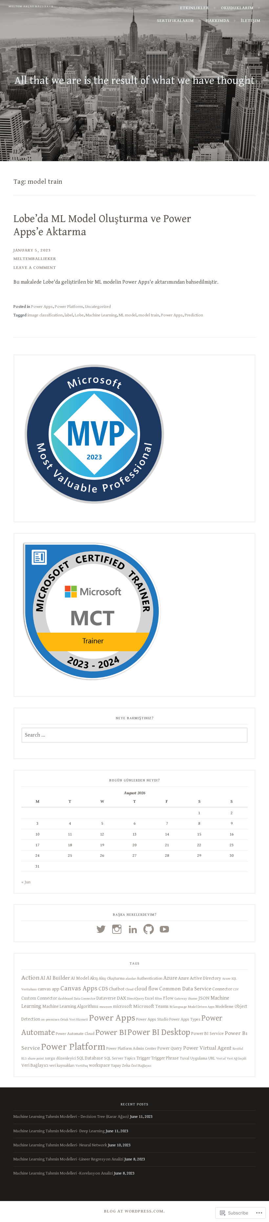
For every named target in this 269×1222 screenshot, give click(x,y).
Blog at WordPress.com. (134, 1211)
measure (105, 1007)
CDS (103, 989)
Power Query (169, 1048)
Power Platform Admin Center (131, 1048)
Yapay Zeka (120, 1065)
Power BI (111, 1032)
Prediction (194, 315)
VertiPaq (81, 1066)
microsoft (122, 1006)
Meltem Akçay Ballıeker (31, 6)
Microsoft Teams (151, 1006)
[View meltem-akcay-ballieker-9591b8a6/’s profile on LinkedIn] (134, 929)
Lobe (79, 315)
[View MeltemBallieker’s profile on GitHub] (149, 929)
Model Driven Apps (201, 1007)
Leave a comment (34, 267)
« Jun (26, 882)
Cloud (130, 989)
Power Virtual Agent (207, 1048)
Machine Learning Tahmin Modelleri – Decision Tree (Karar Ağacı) (71, 1116)
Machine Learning (101, 315)
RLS (24, 1059)
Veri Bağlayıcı (34, 1065)
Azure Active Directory (199, 978)
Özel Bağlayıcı (141, 1066)
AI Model (80, 978)
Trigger (143, 1058)
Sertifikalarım (175, 20)
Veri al (221, 1059)
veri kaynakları (61, 1065)
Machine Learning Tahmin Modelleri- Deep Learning (59, 1131)
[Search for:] (134, 735)
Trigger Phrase (165, 1058)
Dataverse (106, 998)
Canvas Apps (78, 988)
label (69, 315)
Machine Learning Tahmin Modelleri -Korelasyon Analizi (63, 1173)
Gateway (181, 999)
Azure (170, 978)
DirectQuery (135, 999)
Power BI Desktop (159, 1032)
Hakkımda (217, 20)
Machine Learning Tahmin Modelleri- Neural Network (60, 1145)
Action (30, 978)
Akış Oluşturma (112, 978)
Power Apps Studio (152, 1019)
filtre (158, 999)
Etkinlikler (194, 7)
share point (36, 1059)
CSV (236, 989)
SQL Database (90, 1058)
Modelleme (225, 1006)
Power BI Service (207, 1033)
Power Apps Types (184, 1019)
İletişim (250, 20)
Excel (149, 998)
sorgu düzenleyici (60, 1058)
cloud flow (146, 989)
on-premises (50, 1020)
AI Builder (58, 978)
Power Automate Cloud (75, 1033)
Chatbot (117, 989)
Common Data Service (185, 989)
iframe (192, 999)
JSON (204, 998)
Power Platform (69, 306)
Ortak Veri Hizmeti (74, 1020)
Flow (168, 998)
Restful (238, 1049)
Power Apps (42, 306)
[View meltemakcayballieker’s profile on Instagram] (118, 929)
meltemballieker (34, 258)
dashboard (65, 999)
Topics (129, 1058)
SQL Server (113, 1058)
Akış (94, 978)
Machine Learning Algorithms (70, 1006)
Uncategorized (98, 306)
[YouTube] (165, 929)
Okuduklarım (237, 7)
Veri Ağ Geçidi (236, 1059)
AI (42, 978)
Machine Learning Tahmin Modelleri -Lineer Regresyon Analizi (68, 1159)
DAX (121, 998)
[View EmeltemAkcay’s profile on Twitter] (102, 929)
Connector (222, 989)
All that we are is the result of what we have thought (134, 80)
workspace (99, 1065)
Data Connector (84, 999)
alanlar (131, 979)
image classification (45, 315)
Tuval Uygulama (193, 1058)
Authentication (149, 978)
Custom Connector (39, 998)
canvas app (48, 989)
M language (178, 1007)
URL (211, 1058)
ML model (127, 315)
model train (148, 315)
